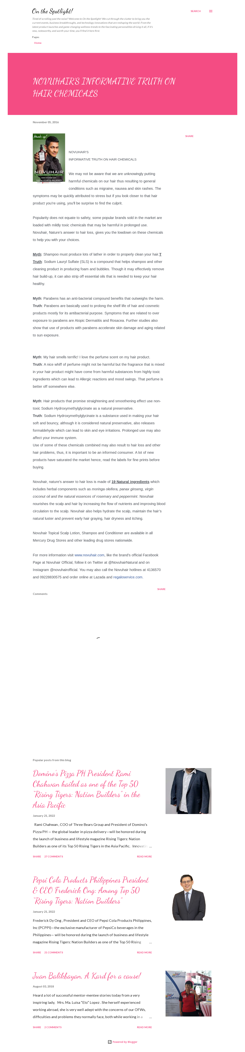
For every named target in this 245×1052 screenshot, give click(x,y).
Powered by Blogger (124, 1042)
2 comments (53, 1027)
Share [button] (189, 136)
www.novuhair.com (89, 555)
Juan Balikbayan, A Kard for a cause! (87, 975)
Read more (144, 856)
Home (37, 42)
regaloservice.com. (128, 577)
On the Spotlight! (52, 11)
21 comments (53, 952)
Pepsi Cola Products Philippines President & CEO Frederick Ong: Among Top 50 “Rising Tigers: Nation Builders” (91, 890)
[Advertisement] (93, 713)
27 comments (53, 856)
